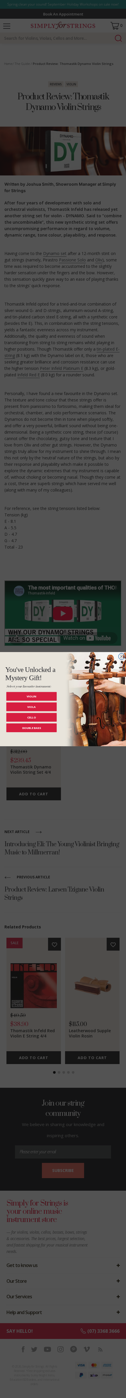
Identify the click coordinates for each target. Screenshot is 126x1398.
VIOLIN (31, 696)
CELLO (31, 717)
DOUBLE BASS (31, 728)
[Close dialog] (121, 656)
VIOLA (31, 707)
